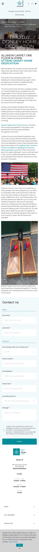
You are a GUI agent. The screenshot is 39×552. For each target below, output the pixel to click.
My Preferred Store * (9, 396)
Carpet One (5, 22)
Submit (19, 441)
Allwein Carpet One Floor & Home (14, 125)
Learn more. (13, 542)
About (14, 22)
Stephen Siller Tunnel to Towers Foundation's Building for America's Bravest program (19, 148)
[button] (28, 4)
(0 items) (35, 3)
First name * (6, 315)
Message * (5, 407)
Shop (6, 507)
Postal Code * (6, 383)
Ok (19, 545)
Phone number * (7, 358)
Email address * (7, 371)
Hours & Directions (19, 468)
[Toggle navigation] (3, 4)
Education (8, 523)
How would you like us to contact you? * (15, 347)
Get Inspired (9, 515)
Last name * (6, 328)
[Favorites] (32, 4)
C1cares (22, 22)
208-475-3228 (19, 15)
